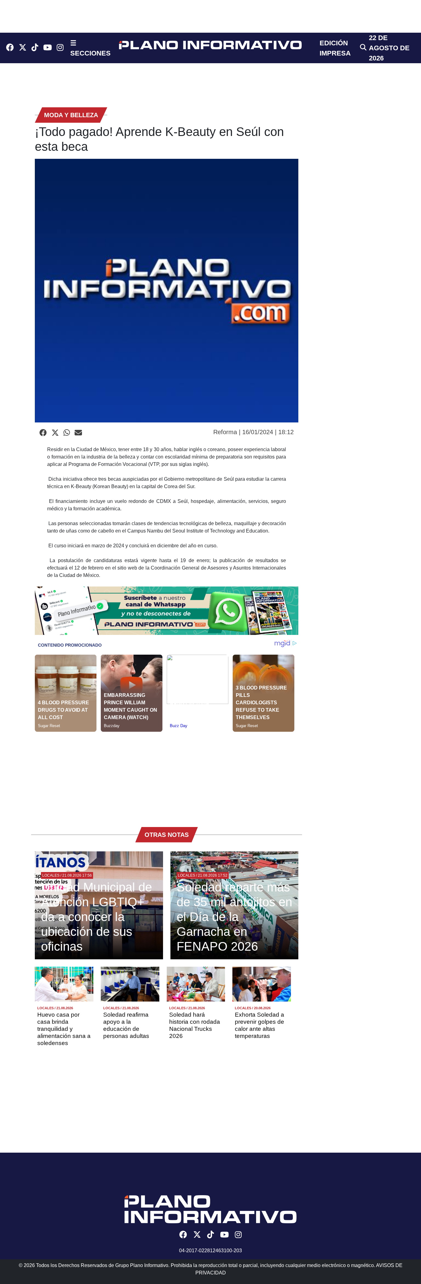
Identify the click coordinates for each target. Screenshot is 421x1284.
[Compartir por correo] (78, 432)
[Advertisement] (166, 775)
